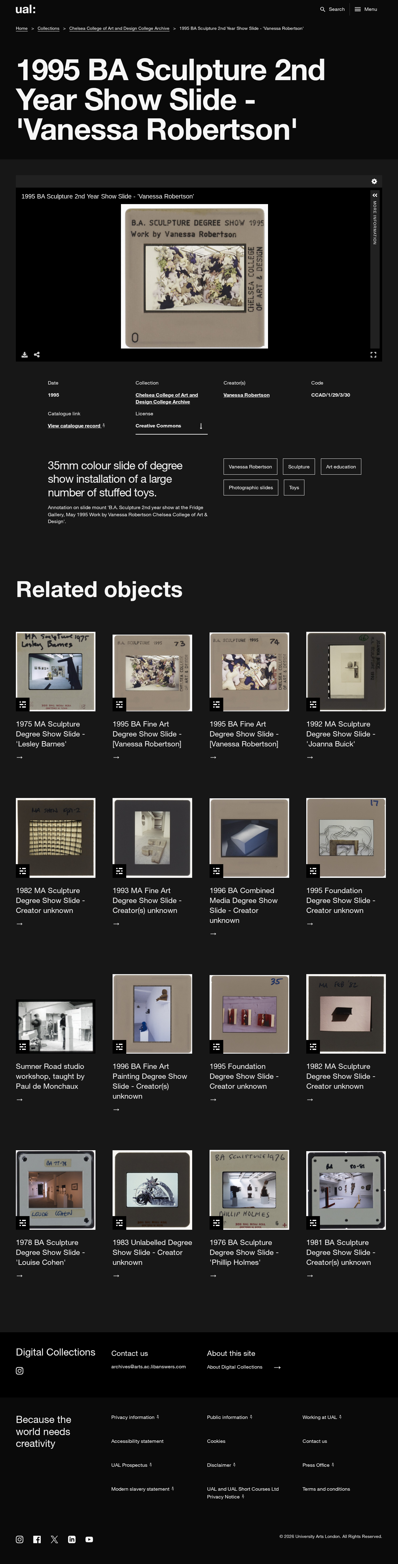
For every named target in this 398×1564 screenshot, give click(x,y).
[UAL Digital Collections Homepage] (25, 9)
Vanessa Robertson (247, 395)
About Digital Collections (234, 1367)
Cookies (216, 1441)
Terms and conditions (326, 1489)
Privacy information (133, 1417)
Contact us (315, 1441)
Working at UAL (320, 1417)
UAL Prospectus (129, 1465)
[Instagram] (19, 1371)
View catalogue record (75, 425)
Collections (48, 28)
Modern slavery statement (140, 1489)
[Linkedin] (72, 1539)
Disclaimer (219, 1465)
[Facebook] (37, 1539)
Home (22, 28)
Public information (227, 1417)
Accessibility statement (137, 1441)
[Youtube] (89, 1539)
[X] (54, 1539)
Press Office (316, 1465)
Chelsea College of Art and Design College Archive (119, 28)
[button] (332, 9)
